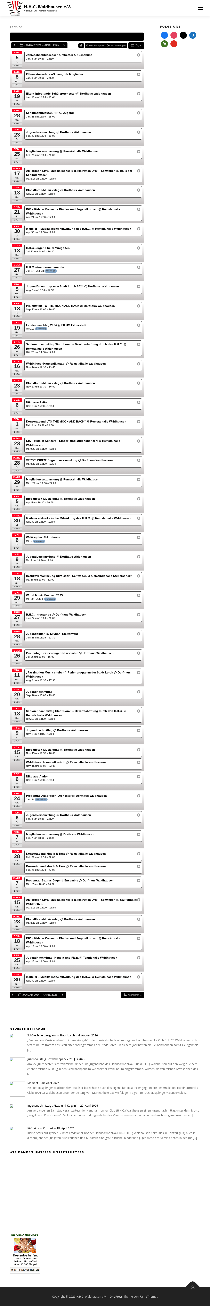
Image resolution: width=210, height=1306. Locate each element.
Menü (200, 8)
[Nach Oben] (192, 1287)
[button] (132, 995)
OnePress (116, 1296)
